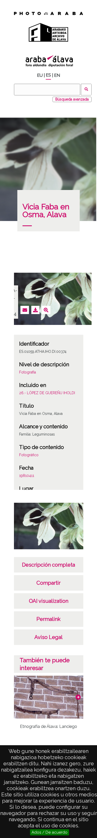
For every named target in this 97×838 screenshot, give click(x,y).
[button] (78, 697)
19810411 (26, 476)
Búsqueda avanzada (72, 99)
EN (57, 75)
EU (40, 75)
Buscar (86, 89)
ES (48, 75)
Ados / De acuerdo (50, 832)
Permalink (48, 619)
